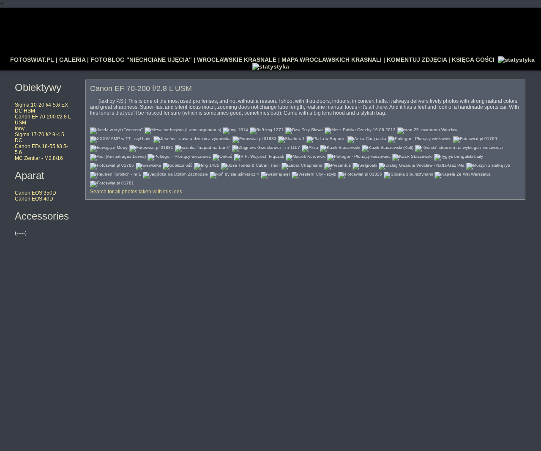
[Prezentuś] (337, 164)
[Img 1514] (235, 128)
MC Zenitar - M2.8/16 (39, 158)
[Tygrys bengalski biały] (458, 155)
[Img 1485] (206, 164)
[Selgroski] (364, 164)
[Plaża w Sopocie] (326, 137)
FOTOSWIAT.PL (32, 59)
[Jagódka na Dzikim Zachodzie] (175, 173)
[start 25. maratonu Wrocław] (427, 128)
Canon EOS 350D (35, 193)
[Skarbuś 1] (291, 137)
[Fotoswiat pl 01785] (112, 164)
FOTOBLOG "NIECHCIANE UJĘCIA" (141, 59)
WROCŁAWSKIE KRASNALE (236, 59)
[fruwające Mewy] (109, 146)
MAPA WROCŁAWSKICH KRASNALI (331, 59)
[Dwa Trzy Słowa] (304, 128)
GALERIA (72, 59)
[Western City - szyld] (314, 173)
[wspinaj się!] (275, 173)
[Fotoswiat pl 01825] (360, 173)
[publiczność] (177, 164)
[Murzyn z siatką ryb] (488, 164)
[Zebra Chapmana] (301, 164)
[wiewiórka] (148, 164)
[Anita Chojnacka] (366, 137)
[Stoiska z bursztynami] (408, 173)
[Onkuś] (222, 155)
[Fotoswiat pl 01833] (254, 137)
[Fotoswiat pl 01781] (112, 182)
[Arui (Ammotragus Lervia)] (118, 155)
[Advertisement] (270, 28)
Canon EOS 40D (34, 199)
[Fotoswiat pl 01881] (151, 146)
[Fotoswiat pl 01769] (475, 137)
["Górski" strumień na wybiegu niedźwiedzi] (459, 146)
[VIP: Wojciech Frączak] (259, 155)
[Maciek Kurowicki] (305, 155)
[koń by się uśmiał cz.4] (234, 173)
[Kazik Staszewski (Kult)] (387, 146)
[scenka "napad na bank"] (202, 146)
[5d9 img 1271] (267, 128)
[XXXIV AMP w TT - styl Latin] (121, 137)
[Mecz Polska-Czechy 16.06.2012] (360, 128)
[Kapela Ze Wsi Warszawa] (462, 173)
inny (20, 129)
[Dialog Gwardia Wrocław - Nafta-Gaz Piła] (421, 164)
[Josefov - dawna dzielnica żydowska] (192, 137)
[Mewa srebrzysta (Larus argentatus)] (183, 128)
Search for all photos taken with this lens (136, 192)
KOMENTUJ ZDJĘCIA (417, 59)
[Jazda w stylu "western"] (116, 128)
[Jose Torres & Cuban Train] (250, 164)
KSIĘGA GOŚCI (473, 59)
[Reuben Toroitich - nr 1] (115, 173)
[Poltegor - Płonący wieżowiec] (419, 137)
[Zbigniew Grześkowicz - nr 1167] (266, 146)
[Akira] (310, 146)
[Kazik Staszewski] (340, 146)
